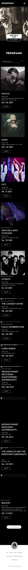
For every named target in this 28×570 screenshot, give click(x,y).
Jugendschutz (15, 559)
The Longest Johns (12, 304)
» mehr (15, 99)
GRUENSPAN (8, 3)
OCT (4, 184)
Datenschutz (9, 556)
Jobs (7, 552)
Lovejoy (6, 279)
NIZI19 (4, 140)
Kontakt (11, 552)
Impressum (20, 552)
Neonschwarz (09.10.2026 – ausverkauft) (10, 427)
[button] (24, 3)
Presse (15, 552)
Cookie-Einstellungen (17, 556)
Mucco (6, 94)
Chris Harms (8, 349)
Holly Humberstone (13, 327)
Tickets (6, 106)
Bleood (6, 503)
